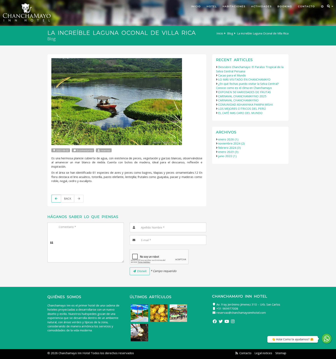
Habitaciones (234, 6)
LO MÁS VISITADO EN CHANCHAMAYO (244, 79)
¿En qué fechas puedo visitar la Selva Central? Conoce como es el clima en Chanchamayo (247, 86)
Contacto (306, 6)
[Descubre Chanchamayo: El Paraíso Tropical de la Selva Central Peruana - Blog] (139, 313)
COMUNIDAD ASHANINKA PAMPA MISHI (245, 104)
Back (67, 198)
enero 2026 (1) (228, 139)
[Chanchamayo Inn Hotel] (27, 12)
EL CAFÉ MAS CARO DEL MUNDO (240, 113)
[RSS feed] (237, 353)
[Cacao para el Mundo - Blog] (139, 332)
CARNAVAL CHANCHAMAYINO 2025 (242, 96)
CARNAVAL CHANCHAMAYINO (238, 100)
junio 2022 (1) (227, 156)
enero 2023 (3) (228, 152)
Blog (230, 33)
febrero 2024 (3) (229, 148)
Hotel (212, 6)
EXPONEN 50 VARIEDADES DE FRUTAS (244, 92)
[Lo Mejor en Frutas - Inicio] (159, 313)
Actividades (261, 6)
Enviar (141, 271)
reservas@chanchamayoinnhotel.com (241, 312)
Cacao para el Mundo (232, 75)
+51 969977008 (227, 308)
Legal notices (263, 353)
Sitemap (280, 353)
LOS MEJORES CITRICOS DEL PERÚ (242, 108)
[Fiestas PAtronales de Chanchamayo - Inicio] (178, 313)
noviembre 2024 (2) (231, 143)
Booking (284, 6)
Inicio (196, 6)
